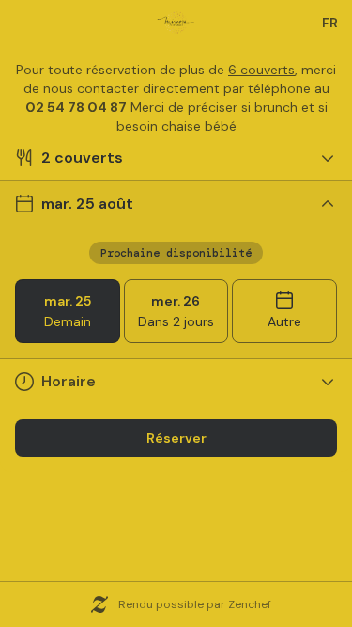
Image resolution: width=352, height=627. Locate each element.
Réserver (176, 438)
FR (330, 22)
